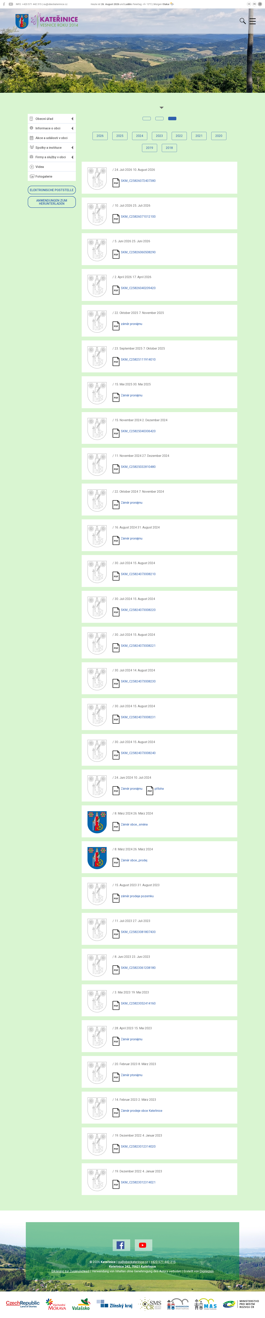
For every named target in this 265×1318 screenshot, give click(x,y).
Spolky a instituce (48, 147)
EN (254, 4)
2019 (149, 148)
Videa (40, 167)
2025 (119, 136)
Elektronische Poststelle (52, 190)
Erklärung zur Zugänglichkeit (70, 1271)
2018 (169, 148)
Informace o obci (48, 128)
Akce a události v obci (52, 138)
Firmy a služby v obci (51, 157)
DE (260, 4)
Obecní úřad (44, 119)
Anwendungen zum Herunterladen (51, 202)
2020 (218, 136)
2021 (199, 136)
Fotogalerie (44, 176)
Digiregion (207, 1271)
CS (249, 4)
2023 (159, 136)
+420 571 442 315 (163, 1262)
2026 (100, 136)
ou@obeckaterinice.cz (133, 1262)
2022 (179, 136)
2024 (139, 136)
